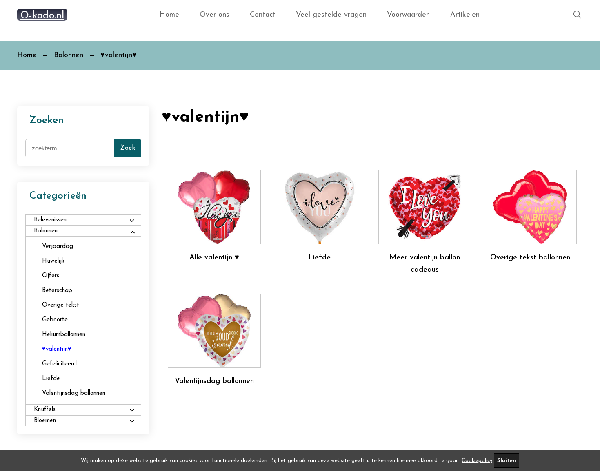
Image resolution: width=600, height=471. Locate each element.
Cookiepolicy (477, 460)
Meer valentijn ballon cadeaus (424, 264)
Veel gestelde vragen (331, 15)
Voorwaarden (408, 15)
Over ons (214, 15)
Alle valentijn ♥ (214, 257)
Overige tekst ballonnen (530, 257)
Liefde (319, 257)
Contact (263, 15)
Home (169, 15)
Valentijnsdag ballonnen (214, 381)
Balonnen (68, 55)
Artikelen (465, 15)
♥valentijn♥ (118, 55)
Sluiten (506, 460)
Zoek (127, 148)
